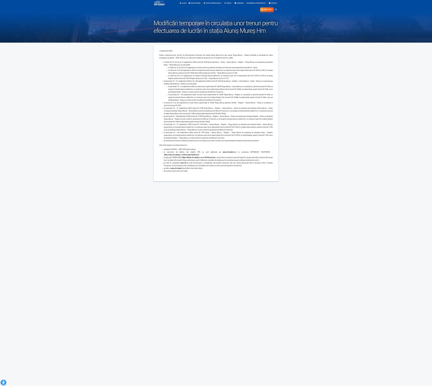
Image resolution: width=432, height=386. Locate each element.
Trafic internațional (213, 3)
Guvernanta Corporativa (256, 3)
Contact (274, 3)
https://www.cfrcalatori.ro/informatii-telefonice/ (181, 155)
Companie (240, 3)
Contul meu (267, 9)
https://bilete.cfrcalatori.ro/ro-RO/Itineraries (198, 157)
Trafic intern (195, 3)
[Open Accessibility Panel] (3, 382)
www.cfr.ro (184, 163)
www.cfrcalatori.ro (229, 152)
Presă (229, 3)
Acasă (184, 3)
